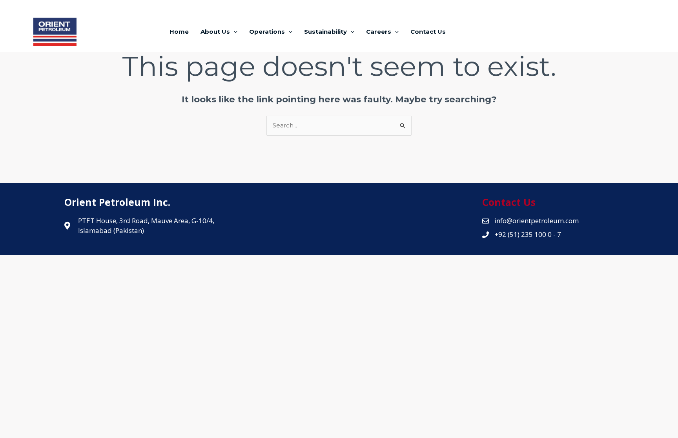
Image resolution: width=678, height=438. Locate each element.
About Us (215, 31)
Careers (378, 31)
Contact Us (428, 31)
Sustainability (325, 31)
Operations (267, 31)
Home (179, 31)
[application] (233, 32)
